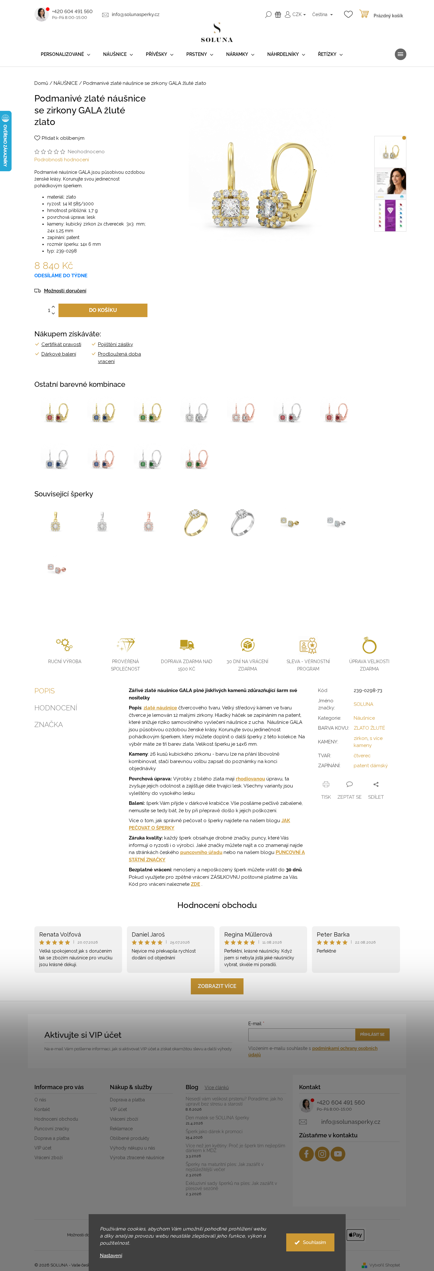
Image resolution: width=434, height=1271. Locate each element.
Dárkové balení (58, 354)
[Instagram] (322, 1154)
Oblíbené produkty (129, 1138)
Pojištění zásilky (115, 344)
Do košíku (103, 310)
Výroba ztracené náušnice (137, 1157)
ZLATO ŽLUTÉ (369, 728)
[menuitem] (65, 54)
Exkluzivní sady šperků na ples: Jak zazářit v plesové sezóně (231, 1186)
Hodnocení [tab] (55, 708)
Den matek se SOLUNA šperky (217, 1117)
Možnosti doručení (65, 291)
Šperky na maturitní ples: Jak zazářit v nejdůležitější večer (224, 1167)
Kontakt (42, 1109)
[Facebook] (306, 1154)
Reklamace (121, 1128)
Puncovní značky (51, 1128)
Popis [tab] (44, 691)
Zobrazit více (217, 986)
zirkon (361, 738)
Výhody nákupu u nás (132, 1148)
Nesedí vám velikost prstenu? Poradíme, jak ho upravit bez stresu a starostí (234, 1101)
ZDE (195, 884)
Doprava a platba (51, 1138)
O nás (40, 1099)
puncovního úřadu (201, 852)
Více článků (217, 1087)
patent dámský (371, 766)
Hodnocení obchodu (217, 905)
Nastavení (111, 1255)
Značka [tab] (48, 724)
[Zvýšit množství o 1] (53, 307)
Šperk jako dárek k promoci (214, 1131)
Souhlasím (314, 1242)
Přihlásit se (372, 1034)
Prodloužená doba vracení (119, 357)
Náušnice (364, 718)
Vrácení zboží (48, 1157)
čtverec (362, 756)
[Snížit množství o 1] (53, 313)
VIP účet (42, 1148)
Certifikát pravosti (61, 344)
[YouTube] (338, 1154)
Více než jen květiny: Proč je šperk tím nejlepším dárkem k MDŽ (235, 1148)
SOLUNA (363, 704)
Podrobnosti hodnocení (61, 160)
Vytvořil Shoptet (384, 1265)
